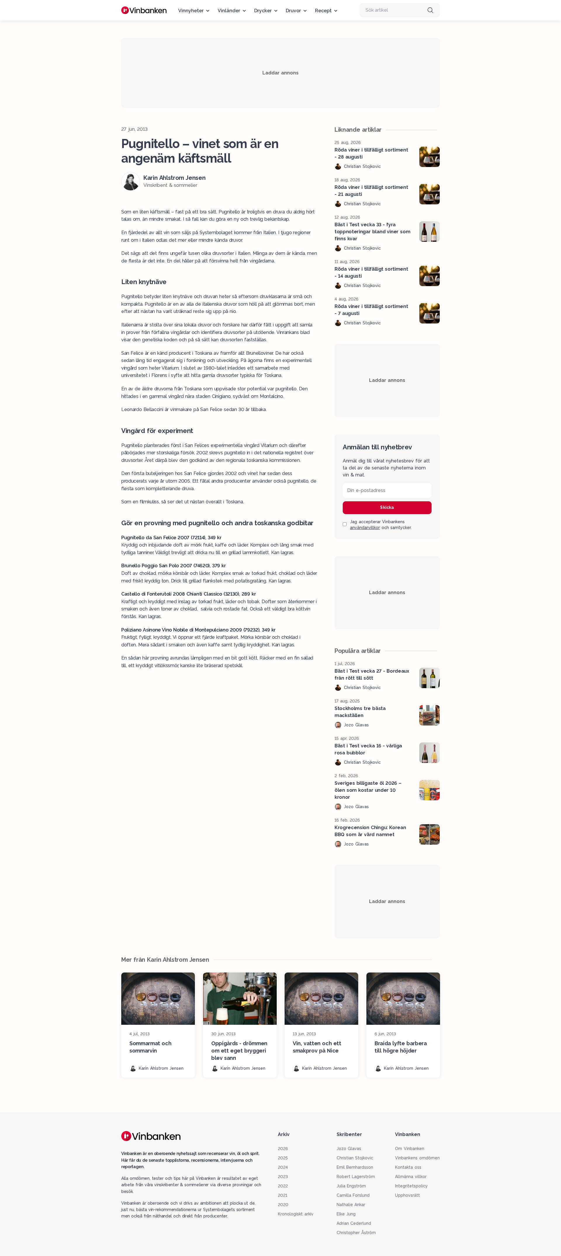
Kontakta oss (408, 1167)
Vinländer (229, 10)
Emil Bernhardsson (355, 1167)
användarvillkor (365, 527)
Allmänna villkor (411, 1176)
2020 (283, 1204)
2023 (283, 1176)
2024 (283, 1167)
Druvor (293, 10)
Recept (323, 10)
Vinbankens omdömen (417, 1158)
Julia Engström (351, 1186)
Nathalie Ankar (351, 1204)
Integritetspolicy (411, 1186)
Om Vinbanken (409, 1148)
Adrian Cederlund (354, 1223)
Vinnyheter (191, 10)
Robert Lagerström (356, 1176)
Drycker (263, 10)
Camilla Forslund (353, 1195)
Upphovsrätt (407, 1195)
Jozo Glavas (349, 1148)
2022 (283, 1186)
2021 (282, 1195)
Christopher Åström (356, 1232)
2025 (283, 1158)
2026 (283, 1148)
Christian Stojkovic (355, 1158)
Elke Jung (346, 1214)
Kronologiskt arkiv (296, 1214)
